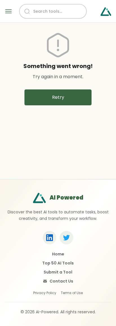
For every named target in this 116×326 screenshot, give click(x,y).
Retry (58, 97)
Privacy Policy (44, 293)
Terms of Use (72, 293)
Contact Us (61, 281)
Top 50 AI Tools (58, 263)
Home (58, 254)
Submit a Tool (58, 272)
